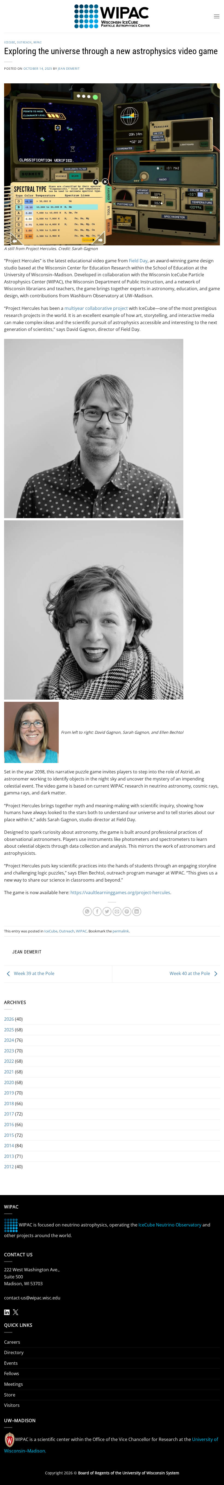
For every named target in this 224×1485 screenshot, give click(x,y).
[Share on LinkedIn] (136, 911)
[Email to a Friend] (117, 911)
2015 (9, 1135)
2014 (9, 1146)
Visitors (12, 1405)
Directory (13, 1352)
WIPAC (37, 42)
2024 (9, 1040)
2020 (9, 1082)
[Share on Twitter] (106, 911)
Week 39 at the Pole (33, 974)
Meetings (13, 1384)
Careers (12, 1342)
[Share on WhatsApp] (87, 911)
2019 (9, 1093)
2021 (9, 1072)
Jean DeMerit (69, 68)
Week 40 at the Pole (190, 974)
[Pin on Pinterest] (126, 911)
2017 (9, 1114)
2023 (9, 1051)
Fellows (11, 1373)
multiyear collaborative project (96, 308)
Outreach (24, 42)
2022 (9, 1061)
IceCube (9, 42)
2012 (9, 1167)
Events (11, 1363)
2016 (9, 1125)
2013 (9, 1156)
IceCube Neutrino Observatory (169, 1225)
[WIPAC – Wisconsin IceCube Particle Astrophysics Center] (112, 16)
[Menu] (216, 16)
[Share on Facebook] (97, 911)
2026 (9, 1019)
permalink (121, 931)
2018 (9, 1103)
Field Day (138, 261)
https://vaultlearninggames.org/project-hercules (120, 893)
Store (9, 1395)
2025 (9, 1030)
